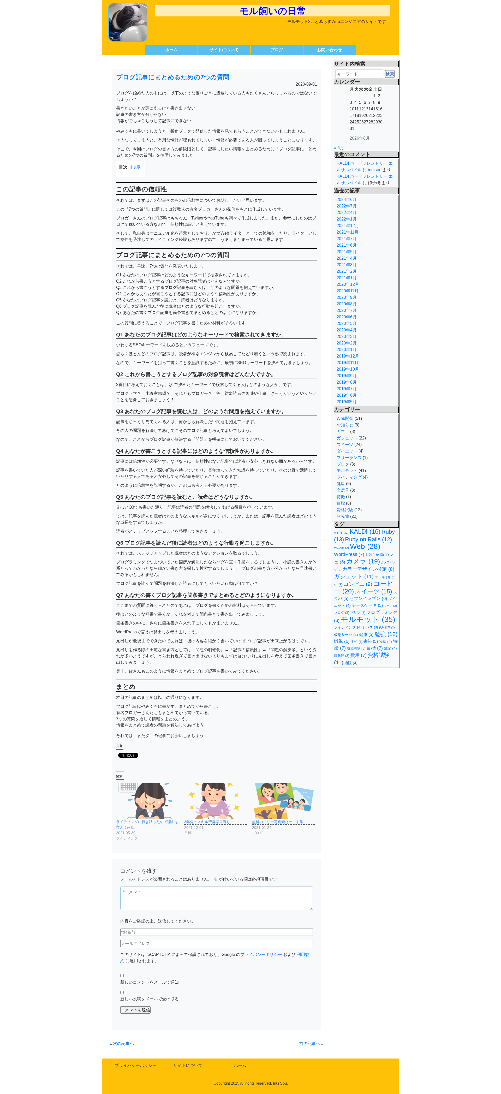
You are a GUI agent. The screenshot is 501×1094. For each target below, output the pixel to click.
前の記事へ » (311, 1043)
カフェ (343, 431)
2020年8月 (347, 304)
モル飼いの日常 (272, 10)
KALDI (365, 531)
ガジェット (347, 438)
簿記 (390, 648)
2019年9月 (347, 375)
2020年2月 (347, 343)
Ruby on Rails (368, 539)
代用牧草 (387, 627)
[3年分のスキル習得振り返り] (215, 801)
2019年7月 (347, 389)
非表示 (134, 167)
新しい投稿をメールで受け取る (149, 999)
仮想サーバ (346, 635)
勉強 (385, 634)
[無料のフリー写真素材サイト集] (283, 801)
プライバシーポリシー (261, 954)
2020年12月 (348, 284)
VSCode (341, 547)
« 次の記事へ (122, 1043)
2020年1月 (347, 349)
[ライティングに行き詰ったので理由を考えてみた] (147, 801)
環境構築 (356, 648)
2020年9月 (347, 297)
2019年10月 (348, 369)
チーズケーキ (367, 605)
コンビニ (357, 584)
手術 (356, 642)
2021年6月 (347, 245)
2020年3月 (347, 336)
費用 (358, 655)
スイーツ (345, 444)
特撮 (341, 497)
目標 (341, 503)
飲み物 (343, 516)
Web (365, 546)
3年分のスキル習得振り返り (207, 822)
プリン (357, 613)
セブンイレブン (368, 598)
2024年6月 (347, 199)
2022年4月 (347, 212)
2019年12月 (348, 356)
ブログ (277, 49)
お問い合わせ (329, 49)
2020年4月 (347, 330)
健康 (341, 483)
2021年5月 (347, 251)
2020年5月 (347, 323)
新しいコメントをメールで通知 (149, 982)
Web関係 (345, 418)
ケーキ (382, 577)
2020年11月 (348, 291)
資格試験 (345, 510)
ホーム (171, 49)
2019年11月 (348, 362)
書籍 (370, 641)
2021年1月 (347, 278)
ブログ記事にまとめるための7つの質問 (172, 77)
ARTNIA (341, 532)
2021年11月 (348, 232)
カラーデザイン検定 (368, 569)
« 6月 (339, 148)
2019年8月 (347, 382)
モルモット (347, 470)
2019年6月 (347, 395)
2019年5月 (347, 402)
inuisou (374, 170)
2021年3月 (347, 265)
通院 (350, 663)
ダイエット (347, 451)
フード (390, 605)
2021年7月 (347, 238)
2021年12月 (348, 225)
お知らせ (345, 425)
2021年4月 (347, 258)
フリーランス (349, 457)
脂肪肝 (341, 656)
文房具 (343, 490)
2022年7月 (347, 206)
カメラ (363, 561)
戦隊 (342, 641)
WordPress (349, 554)
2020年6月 (347, 317)
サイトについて (224, 49)
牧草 (385, 641)
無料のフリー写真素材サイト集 (277, 822)
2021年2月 (347, 271)
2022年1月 (347, 219)
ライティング (349, 477)
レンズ (370, 627)
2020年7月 (347, 310)
